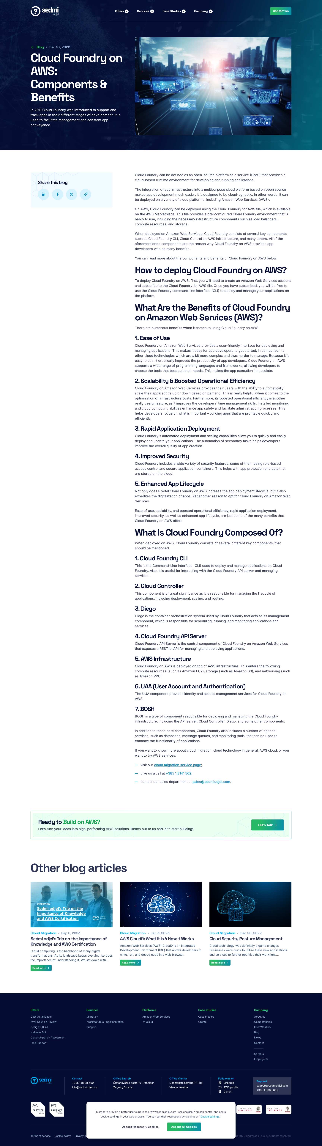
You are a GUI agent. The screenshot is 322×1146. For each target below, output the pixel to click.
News (257, 1037)
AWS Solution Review (43, 1021)
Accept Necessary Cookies (140, 1126)
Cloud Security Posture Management (245, 939)
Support (91, 1027)
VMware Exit (38, 1032)
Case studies (206, 1016)
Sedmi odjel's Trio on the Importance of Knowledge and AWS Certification (69, 941)
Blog (40, 47)
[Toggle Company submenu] (211, 11)
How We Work (262, 1027)
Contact (259, 1042)
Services (143, 11)
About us (259, 1016)
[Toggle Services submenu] (152, 11)
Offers (119, 11)
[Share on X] (71, 194)
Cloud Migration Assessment (48, 1037)
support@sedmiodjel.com (272, 1085)
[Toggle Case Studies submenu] (184, 11)
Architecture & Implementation (105, 1021)
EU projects (261, 1059)
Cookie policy (62, 1135)
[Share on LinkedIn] (43, 194)
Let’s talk (265, 825)
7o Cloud (147, 1021)
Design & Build (39, 1027)
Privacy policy (83, 1135)
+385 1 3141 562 (178, 773)
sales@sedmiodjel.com (211, 782)
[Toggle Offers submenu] (127, 11)
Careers (259, 1053)
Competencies (263, 1021)
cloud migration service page (177, 765)
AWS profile (231, 1087)
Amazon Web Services (156, 1016)
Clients (202, 1021)
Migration (92, 1016)
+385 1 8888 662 (267, 1090)
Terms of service (41, 1135)
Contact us (281, 11)
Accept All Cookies (184, 1126)
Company (201, 11)
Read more (39, 968)
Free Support (39, 1042)
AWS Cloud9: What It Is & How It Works (157, 939)
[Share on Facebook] (57, 194)
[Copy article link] (85, 194)
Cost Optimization (41, 1016)
